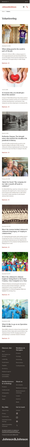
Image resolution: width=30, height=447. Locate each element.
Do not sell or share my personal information (10, 431)
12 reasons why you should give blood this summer (13, 94)
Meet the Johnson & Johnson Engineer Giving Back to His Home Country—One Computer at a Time (14, 279)
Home (3, 11)
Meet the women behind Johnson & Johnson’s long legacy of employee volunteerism (15, 231)
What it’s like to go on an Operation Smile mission (14, 325)
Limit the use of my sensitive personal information (11, 432)
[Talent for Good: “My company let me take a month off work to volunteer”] (15, 166)
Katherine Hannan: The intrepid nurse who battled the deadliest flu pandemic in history (14, 138)
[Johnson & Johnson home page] (9, 7)
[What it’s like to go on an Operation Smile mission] (15, 309)
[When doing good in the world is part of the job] (15, 33)
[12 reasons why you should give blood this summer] (15, 77)
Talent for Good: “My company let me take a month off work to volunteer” (14, 184)
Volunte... (8, 11)
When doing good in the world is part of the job (13, 50)
